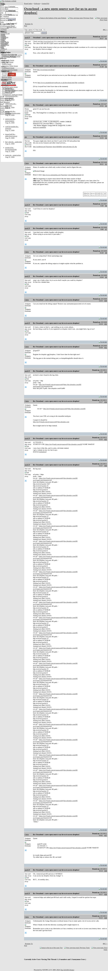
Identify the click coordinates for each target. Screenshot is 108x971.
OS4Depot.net (5, 26)
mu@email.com (38, 386)
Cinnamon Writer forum (9, 66)
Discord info (4, 18)
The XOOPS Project (67, 970)
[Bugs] (12, 26)
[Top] (103, 60)
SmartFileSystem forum (9, 87)
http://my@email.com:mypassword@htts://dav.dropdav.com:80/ (60, 384)
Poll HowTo (4, 106)
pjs (26, 137)
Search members (5, 114)
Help (1, 104)
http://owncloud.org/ (47, 41)
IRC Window (4, 16)
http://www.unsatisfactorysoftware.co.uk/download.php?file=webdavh (60, 83)
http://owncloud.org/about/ (46, 70)
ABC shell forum (7, 62)
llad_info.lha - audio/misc (13, 142)
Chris (27, 66)
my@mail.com (38, 480)
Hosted (2, 51)
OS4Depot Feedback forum (10, 56)
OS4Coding (4, 43)
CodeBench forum (7, 68)
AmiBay (3, 41)
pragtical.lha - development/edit (11, 148)
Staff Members (5, 102)
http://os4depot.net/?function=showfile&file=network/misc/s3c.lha (55, 147)
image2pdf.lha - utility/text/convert (11, 135)
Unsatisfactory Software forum (11, 95)
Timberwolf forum (7, 89)
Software (37, 3)
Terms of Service (5, 100)
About (2, 96)
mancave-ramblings (39, 127)
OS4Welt (3, 30)
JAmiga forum (6, 79)
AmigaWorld (4, 45)
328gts (27, 105)
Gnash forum (6, 75)
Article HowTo (5, 108)
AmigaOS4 (45, 3)
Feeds (2, 5)
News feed (4, 7)
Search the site (5, 112)
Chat (1, 12)
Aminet (2, 35)
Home (2, 3)
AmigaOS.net (5, 33)
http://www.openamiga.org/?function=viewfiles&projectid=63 (63, 175)
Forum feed (4, 9)
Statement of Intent (6, 98)
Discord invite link (6, 20)
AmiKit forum (6, 64)
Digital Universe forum (9, 70)
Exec (2, 47)
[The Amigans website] (8, 1)
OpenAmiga (4, 28)
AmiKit (2, 39)
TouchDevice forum (8, 91)
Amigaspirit (4, 37)
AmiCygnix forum (7, 60)
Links (2, 22)
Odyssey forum (6, 81)
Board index (28, 3)
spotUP (27, 37)
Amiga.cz (3, 49)
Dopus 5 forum (6, 72)
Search (2, 110)
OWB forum (5, 83)
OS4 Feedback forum (8, 54)
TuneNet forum (6, 93)
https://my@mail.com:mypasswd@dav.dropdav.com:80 (63, 444)
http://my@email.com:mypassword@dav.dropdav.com (51, 422)
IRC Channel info (6, 14)
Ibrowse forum (6, 77)
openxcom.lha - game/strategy (10, 120)
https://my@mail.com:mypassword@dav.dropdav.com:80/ (58, 478)
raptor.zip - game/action (13, 155)
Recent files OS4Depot (8, 11)
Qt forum (4, 85)
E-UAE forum (6, 74)
